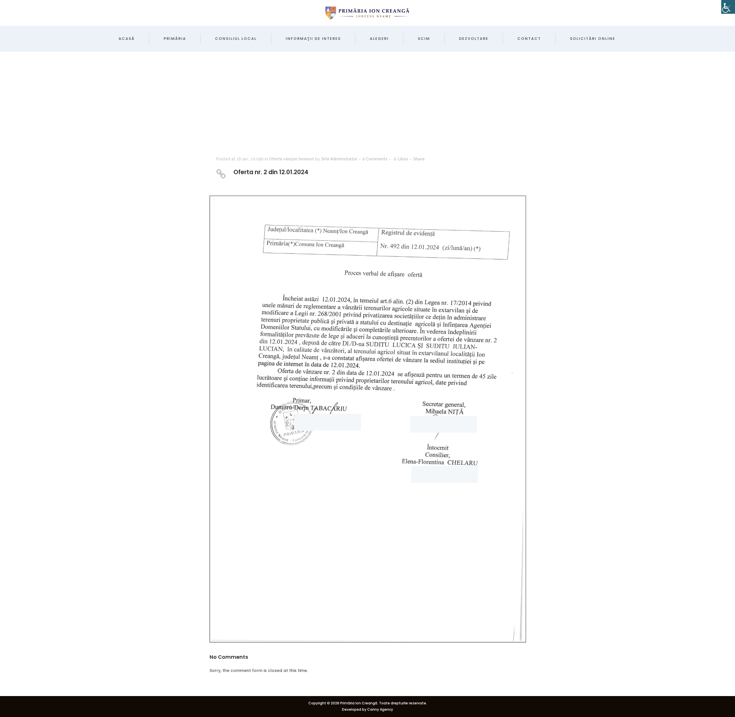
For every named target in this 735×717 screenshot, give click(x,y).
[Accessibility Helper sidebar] (728, 7)
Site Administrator (339, 159)
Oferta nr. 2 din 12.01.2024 (270, 172)
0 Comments (374, 159)
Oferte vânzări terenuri (291, 159)
